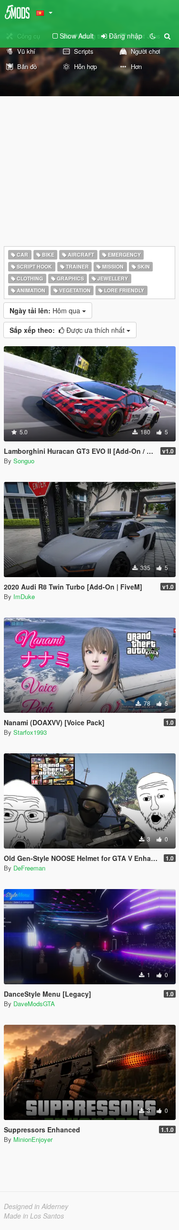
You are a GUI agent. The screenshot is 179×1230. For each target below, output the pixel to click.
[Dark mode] (152, 36)
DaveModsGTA (34, 1003)
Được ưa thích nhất (68, 330)
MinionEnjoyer (33, 1139)
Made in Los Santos (34, 1215)
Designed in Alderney (36, 1206)
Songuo (23, 460)
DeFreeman (29, 867)
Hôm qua (46, 310)
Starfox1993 (30, 732)
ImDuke (24, 596)
